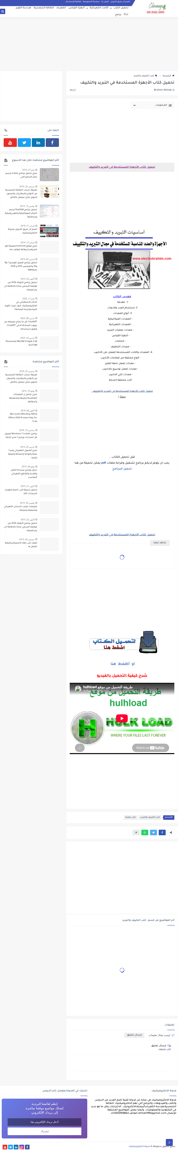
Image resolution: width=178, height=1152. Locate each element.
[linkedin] (38, 142)
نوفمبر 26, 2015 (27, 502)
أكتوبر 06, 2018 (28, 410)
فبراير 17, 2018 (28, 225)
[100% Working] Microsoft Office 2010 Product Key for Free (22, 418)
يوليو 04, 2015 (28, 466)
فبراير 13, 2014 (28, 242)
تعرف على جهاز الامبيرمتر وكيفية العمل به (21, 545)
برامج (118, 14)
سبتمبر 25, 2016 (27, 186)
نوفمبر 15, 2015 (27, 206)
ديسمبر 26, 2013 (27, 539)
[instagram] (21, 1147)
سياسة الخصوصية (91, 2)
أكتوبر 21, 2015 (28, 486)
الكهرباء (61, 8)
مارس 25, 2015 (27, 446)
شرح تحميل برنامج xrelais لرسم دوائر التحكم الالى (21, 175)
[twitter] (24, 142)
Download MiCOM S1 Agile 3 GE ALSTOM (21, 343)
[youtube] (10, 142)
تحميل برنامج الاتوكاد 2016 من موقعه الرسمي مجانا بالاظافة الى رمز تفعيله (20, 286)
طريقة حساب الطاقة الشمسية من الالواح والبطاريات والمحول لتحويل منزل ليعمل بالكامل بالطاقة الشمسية (21, 194)
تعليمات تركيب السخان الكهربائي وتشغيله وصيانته (20, 509)
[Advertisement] (89, 43)
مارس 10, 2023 (27, 337)
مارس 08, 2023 (27, 318)
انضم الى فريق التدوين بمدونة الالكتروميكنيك (22, 231)
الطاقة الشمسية (44, 8)
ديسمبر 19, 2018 (27, 430)
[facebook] (52, 142)
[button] (162, 832)
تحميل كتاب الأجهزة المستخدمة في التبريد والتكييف (122, 391)
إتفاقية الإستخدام (73, 2)
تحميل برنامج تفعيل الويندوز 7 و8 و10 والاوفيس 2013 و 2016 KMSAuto (21, 266)
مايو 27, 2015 (28, 169)
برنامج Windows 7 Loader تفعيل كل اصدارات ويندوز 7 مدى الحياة (21, 436)
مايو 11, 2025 (28, 298)
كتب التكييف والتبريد (144, 76)
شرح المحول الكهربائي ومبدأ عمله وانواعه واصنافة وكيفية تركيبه (22, 454)
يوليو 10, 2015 (28, 390)
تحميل (127, 469)
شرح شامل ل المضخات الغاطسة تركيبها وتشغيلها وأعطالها (23, 398)
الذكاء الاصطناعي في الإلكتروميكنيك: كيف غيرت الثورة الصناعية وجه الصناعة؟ (21, 306)
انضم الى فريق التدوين (120, 2)
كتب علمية (131, 817)
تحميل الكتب (121, 8)
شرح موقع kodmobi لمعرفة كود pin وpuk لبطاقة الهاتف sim (21, 248)
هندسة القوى (23, 8)
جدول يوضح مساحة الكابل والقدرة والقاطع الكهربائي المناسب (24, 474)
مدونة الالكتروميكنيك (139, 1146)
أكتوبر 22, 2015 (28, 278)
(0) (71, 90)
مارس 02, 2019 (27, 259)
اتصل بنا (105, 2)
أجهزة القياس (76, 8)
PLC (126, 14)
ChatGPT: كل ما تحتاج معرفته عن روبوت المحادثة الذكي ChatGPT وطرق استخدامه (20, 325)
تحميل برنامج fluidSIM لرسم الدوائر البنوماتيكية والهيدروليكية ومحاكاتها (21, 213)
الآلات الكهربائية (99, 8)
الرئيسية (167, 76)
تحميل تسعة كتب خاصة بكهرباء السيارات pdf (21, 492)
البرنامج (117, 469)
